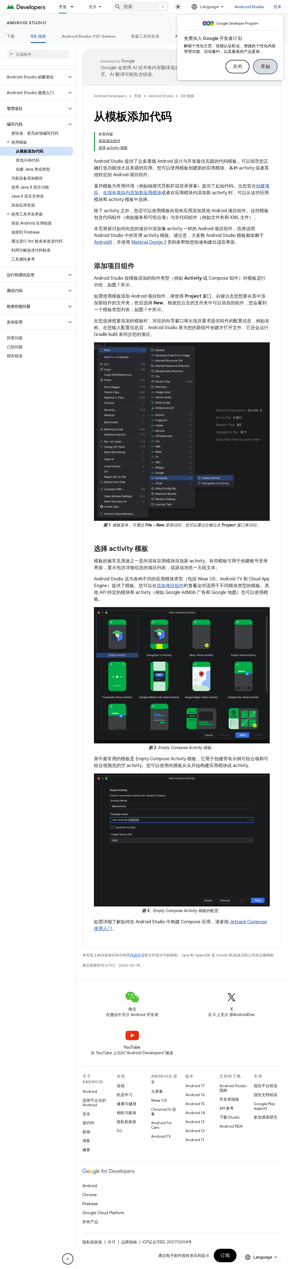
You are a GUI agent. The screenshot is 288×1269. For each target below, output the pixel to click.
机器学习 (124, 1094)
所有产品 (90, 1221)
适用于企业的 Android (94, 1102)
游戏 (121, 1085)
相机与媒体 (126, 1112)
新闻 (86, 1131)
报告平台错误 (265, 1085)
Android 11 (194, 1139)
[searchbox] (38, 54)
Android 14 (195, 1112)
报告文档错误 (265, 1094)
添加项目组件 (170, 586)
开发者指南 (229, 1099)
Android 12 (195, 1130)
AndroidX (103, 242)
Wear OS (159, 1100)
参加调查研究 (265, 1117)
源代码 (88, 1122)
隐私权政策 (126, 1121)
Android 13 (194, 1121)
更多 (93, 6)
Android (89, 1091)
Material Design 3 (148, 242)
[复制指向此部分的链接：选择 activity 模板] (153, 549)
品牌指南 (129, 1242)
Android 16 (195, 1094)
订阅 (225, 1255)
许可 (112, 1242)
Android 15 (195, 1103)
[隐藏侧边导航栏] (67, 1259)
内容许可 (137, 955)
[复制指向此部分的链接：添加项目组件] (140, 266)
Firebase (90, 1203)
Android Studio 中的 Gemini (88, 36)
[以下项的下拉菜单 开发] (74, 6)
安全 (86, 1113)
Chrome (89, 1194)
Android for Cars (161, 1125)
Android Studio (249, 6)
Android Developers (110, 96)
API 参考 (226, 1108)
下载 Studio (229, 1117)
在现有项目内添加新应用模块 (132, 193)
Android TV (161, 1136)
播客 (86, 1149)
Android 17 (195, 1085)
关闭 (237, 66)
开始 (265, 66)
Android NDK (231, 1126)
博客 (86, 1140)
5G (119, 1130)
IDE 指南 (38, 36)
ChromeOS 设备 (163, 1111)
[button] (33, 77)
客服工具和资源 (145, 36)
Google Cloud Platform (103, 1212)
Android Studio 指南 (232, 1088)
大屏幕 (157, 1091)
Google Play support (264, 1106)
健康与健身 (126, 1103)
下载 (11, 36)
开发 (63, 6)
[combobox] (140, 7)
